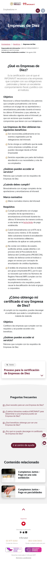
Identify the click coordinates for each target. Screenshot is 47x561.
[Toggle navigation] (38, 10)
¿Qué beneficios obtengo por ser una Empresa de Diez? (21, 424)
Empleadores (9, 10)
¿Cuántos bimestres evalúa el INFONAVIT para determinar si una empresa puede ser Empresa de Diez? (24, 414)
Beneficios (16, 44)
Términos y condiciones (23, 558)
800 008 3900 (35, 541)
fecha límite (28, 223)
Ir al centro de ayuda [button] (23, 445)
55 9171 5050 (12, 541)
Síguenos (23, 518)
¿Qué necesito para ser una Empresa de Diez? (24, 405)
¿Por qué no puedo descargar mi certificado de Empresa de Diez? (24, 433)
